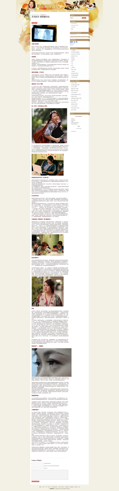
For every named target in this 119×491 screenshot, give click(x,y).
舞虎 (72, 29)
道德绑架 (73, 59)
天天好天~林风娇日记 (40, 17)
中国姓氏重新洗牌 (74, 75)
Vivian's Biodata (62, 11)
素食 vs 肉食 (73, 69)
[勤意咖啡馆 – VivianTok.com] (38, 8)
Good (73, 118)
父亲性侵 (73, 67)
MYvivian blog (74, 23)
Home (32, 11)
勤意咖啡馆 (69, 11)
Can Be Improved (75, 122)
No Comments (74, 123)
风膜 (76, 96)
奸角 (72, 61)
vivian (72, 82)
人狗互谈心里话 (74, 77)
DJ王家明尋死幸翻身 (75, 52)
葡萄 (76, 82)
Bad (72, 121)
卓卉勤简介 (73, 50)
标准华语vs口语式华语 (75, 54)
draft (72, 63)
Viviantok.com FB (74, 25)
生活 (85, 11)
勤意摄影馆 (75, 11)
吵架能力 (73, 57)
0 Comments (42, 14)
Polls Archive (73, 131)
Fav (43, 11)
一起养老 (73, 71)
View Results (78, 128)
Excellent (73, 120)
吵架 (72, 65)
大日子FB (73, 27)
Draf (40, 11)
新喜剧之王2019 (74, 56)
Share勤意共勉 (54, 11)
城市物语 (80, 11)
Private (47, 11)
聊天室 (36, 11)
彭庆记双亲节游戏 (74, 73)
